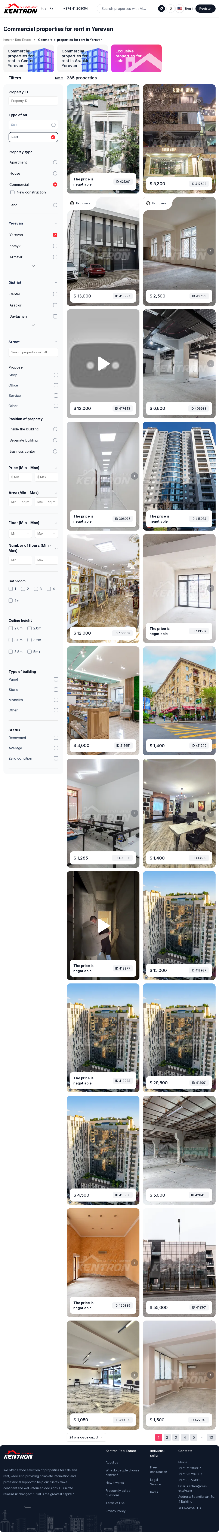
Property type (21, 152)
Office (13, 385)
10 (211, 1437)
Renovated (17, 738)
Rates (154, 1492)
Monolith (16, 700)
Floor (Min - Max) (24, 523)
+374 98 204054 (190, 1474)
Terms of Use (115, 1503)
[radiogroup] (33, 131)
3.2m (37, 640)
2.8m (37, 628)
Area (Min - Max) (24, 493)
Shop (13, 375)
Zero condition (20, 758)
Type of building (22, 671)
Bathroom (17, 581)
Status (14, 730)
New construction (31, 192)
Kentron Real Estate (17, 40)
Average (15, 748)
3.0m (18, 640)
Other (13, 406)
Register (205, 8)
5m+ (37, 652)
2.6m (18, 628)
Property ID (18, 92)
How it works (115, 1482)
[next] (134, 139)
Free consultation (158, 1469)
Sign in (189, 8)
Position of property (26, 419)
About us (112, 1462)
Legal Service (155, 1482)
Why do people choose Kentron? (122, 1472)
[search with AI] (161, 8)
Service (15, 395)
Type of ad (18, 115)
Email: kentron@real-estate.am (192, 1488)
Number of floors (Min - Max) (30, 548)
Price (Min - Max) (24, 468)
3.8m (18, 652)
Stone (13, 689)
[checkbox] (12, 192)
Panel (13, 679)
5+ (17, 600)
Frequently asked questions (118, 1493)
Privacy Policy (116, 1511)
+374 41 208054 (75, 8)
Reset (59, 78)
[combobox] (20, 533)
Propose (16, 367)
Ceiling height (20, 620)
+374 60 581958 (189, 1480)
